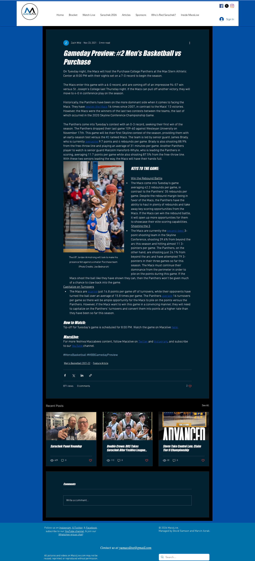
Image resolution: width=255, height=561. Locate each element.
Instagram (65, 527)
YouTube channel (74, 531)
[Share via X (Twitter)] (73, 375)
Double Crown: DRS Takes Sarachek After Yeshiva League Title (126, 448)
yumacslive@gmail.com (135, 548)
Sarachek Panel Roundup (66, 446)
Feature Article (100, 363)
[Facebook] (221, 6)
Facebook (91, 527)
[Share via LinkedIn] (82, 375)
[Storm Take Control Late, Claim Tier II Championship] (184, 426)
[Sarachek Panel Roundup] (71, 426)
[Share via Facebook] (65, 375)
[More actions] (190, 43)
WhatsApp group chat (70, 534)
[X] (227, 6)
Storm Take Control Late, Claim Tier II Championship (182, 448)
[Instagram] (232, 6)
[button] (190, 15)
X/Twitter (77, 527)
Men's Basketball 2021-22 (77, 363)
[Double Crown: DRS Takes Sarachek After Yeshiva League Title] (128, 426)
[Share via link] (90, 375)
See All (205, 405)
